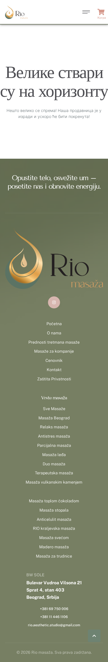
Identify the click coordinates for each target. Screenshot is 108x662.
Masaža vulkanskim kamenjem (54, 482)
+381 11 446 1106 (54, 617)
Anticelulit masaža (54, 519)
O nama (54, 333)
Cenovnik (54, 360)
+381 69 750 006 (54, 609)
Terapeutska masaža (54, 473)
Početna (54, 323)
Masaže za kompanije (54, 351)
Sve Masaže (54, 408)
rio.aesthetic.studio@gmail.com (54, 625)
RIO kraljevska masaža (54, 528)
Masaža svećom (54, 537)
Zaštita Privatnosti (54, 379)
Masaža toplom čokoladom (54, 501)
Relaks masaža (54, 427)
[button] (94, 636)
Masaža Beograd (54, 418)
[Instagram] (54, 302)
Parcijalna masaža (54, 445)
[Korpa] (101, 11)
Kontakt (54, 369)
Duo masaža (54, 464)
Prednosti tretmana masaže (54, 342)
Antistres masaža (54, 436)
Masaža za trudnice (54, 556)
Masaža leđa (54, 454)
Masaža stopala (54, 510)
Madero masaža (54, 547)
